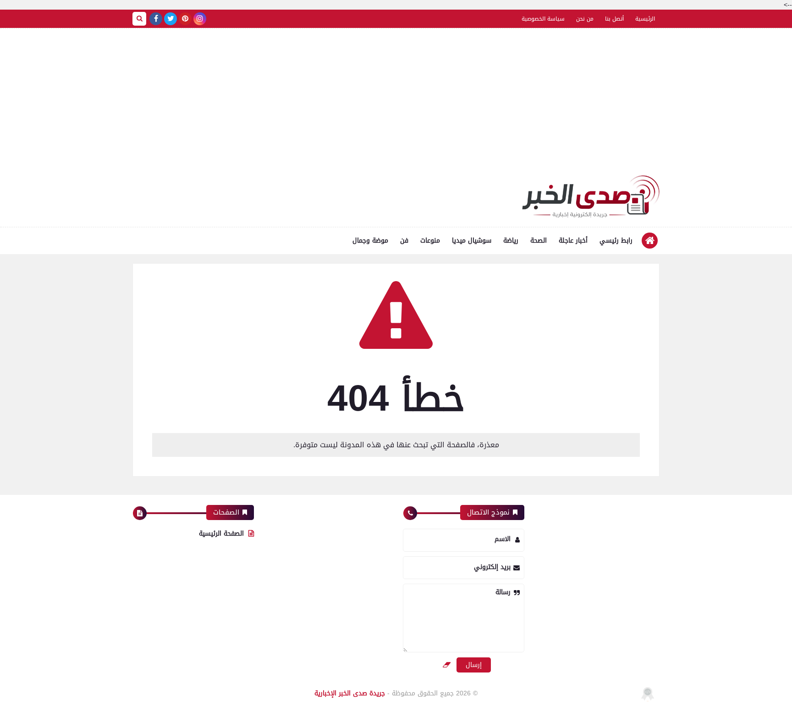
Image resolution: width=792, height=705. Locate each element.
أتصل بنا (614, 19)
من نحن (585, 19)
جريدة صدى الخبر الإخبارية (349, 693)
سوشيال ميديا (471, 240)
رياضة (510, 240)
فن (404, 240)
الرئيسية (645, 19)
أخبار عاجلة (573, 240)
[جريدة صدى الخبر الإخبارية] (591, 196)
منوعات (430, 240)
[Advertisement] (396, 107)
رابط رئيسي (616, 240)
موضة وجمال (370, 240)
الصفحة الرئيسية (221, 533)
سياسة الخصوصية (543, 19)
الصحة (538, 240)
